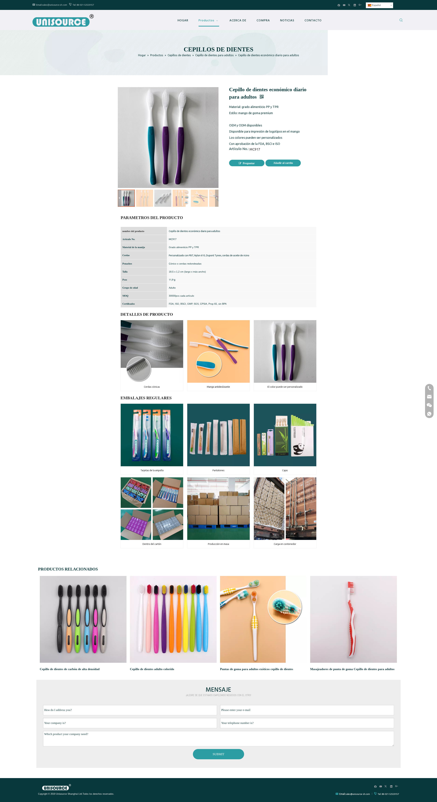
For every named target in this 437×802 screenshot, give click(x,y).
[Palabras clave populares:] (401, 20)
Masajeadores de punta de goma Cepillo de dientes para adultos (352, 669)
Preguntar (249, 163)
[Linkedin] (355, 5)
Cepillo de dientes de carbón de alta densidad (70, 669)
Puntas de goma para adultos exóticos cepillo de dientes (256, 669)
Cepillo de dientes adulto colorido (152, 669)
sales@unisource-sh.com (54, 5)
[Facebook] (339, 5)
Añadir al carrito (283, 162)
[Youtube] (344, 5)
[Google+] (360, 5)
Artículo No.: (239, 149)
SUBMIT (218, 754)
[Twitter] (349, 5)
